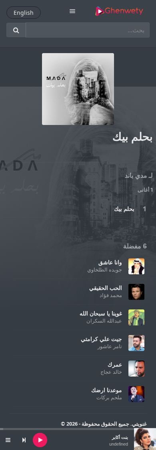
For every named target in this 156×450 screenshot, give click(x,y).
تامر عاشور (110, 346)
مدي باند (136, 175)
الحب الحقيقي (105, 287)
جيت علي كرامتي (101, 339)
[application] (78, 440)
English (24, 12)
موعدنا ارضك (106, 390)
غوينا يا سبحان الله (101, 313)
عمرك (115, 364)
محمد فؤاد (111, 295)
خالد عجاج (111, 371)
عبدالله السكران (104, 320)
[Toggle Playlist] (8, 440)
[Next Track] (24, 440)
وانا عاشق (110, 262)
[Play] (40, 440)
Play (144, 209)
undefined (118, 444)
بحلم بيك (124, 208)
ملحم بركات (109, 397)
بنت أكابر (120, 437)
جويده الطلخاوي (104, 269)
